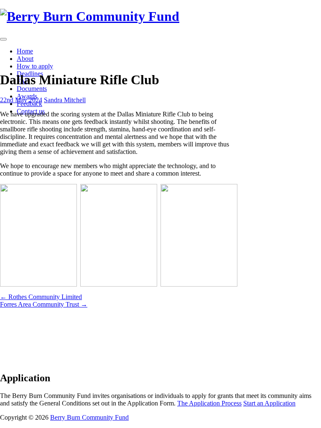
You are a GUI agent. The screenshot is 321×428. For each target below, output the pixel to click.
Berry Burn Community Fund (89, 417)
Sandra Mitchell (65, 99)
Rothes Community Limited (41, 296)
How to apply (35, 66)
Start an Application (269, 403)
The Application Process (209, 403)
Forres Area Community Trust (43, 304)
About (25, 58)
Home (25, 51)
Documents (32, 88)
